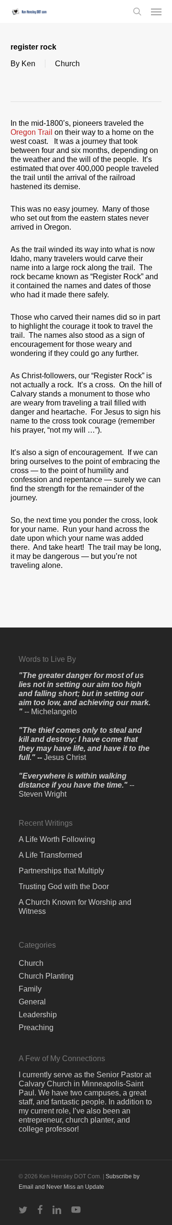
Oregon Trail (32, 132)
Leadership (38, 1015)
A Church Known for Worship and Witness (75, 906)
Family (30, 989)
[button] (156, 11)
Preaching (36, 1027)
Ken (28, 64)
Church (67, 64)
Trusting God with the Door (64, 886)
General (32, 1002)
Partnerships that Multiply (61, 871)
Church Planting (46, 976)
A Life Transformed (50, 855)
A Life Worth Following (57, 839)
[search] (137, 11)
